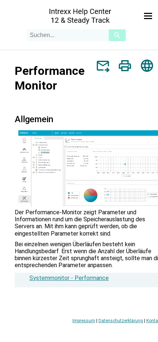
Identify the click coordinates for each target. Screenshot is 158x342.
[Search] (117, 35)
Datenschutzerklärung (120, 320)
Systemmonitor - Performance (69, 277)
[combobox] (68, 35)
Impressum (83, 320)
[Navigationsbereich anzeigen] (148, 16)
